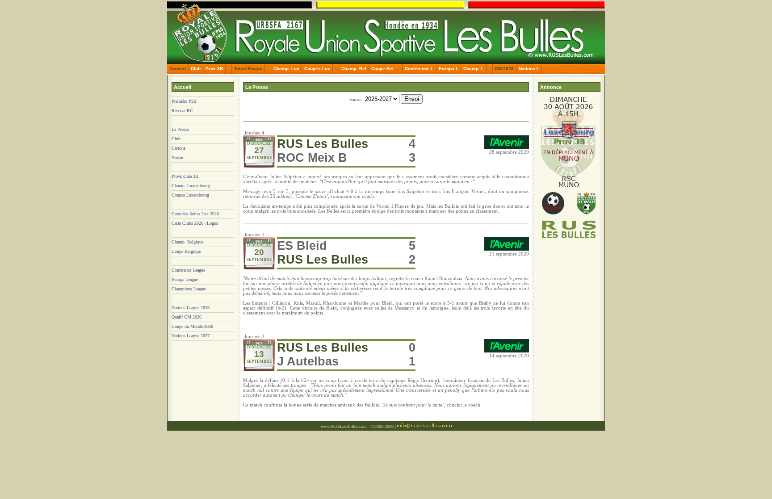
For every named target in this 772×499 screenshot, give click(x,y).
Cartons (178, 148)
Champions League (189, 288)
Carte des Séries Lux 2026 (195, 213)
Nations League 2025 (191, 307)
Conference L (419, 68)
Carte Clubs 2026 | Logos (195, 223)
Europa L (448, 68)
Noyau (177, 157)
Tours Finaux (248, 68)
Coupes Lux (317, 68)
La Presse (180, 129)
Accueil (177, 68)
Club (196, 68)
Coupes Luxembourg (190, 195)
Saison (356, 99)
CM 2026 (504, 68)
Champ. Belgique (187, 241)
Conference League (188, 270)
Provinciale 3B (185, 176)
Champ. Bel (353, 68)
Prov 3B (214, 68)
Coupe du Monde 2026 (192, 326)
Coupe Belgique (186, 251)
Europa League (185, 279)
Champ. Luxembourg (191, 185)
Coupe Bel (382, 68)
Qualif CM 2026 (186, 316)
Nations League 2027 (191, 335)
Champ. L (473, 68)
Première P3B (184, 101)
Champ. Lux (286, 68)
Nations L (529, 68)
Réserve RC (182, 110)
